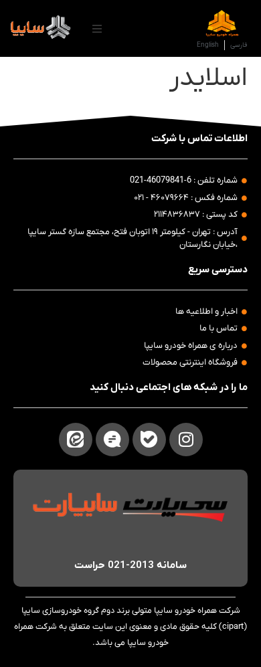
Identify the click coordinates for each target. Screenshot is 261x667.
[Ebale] (149, 439)
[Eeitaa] (75, 439)
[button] (97, 29)
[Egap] (112, 439)
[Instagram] (186, 439)
